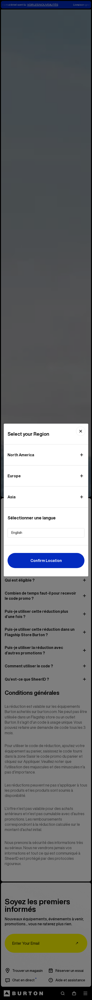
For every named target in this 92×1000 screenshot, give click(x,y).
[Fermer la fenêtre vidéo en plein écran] (80, 431)
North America (21, 455)
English (16, 532)
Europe (14, 476)
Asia (12, 497)
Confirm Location (46, 560)
